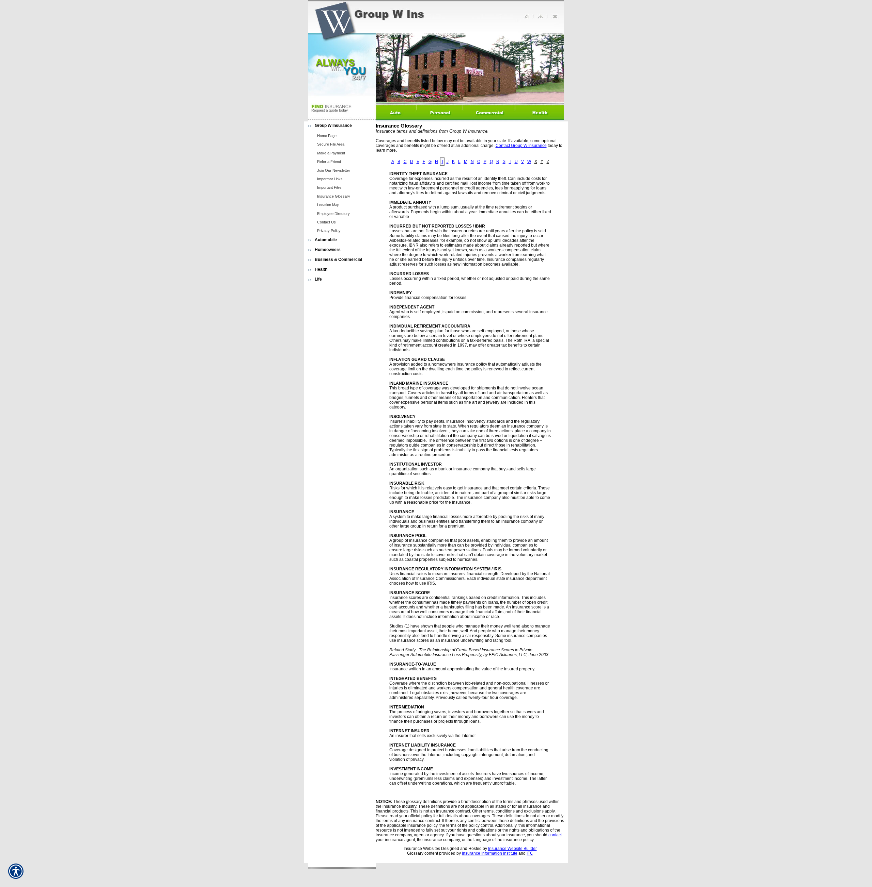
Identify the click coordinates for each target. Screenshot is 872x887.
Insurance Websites (422, 848)
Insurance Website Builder (512, 848)
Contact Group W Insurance (521, 145)
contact (555, 835)
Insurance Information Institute (489, 853)
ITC (530, 853)
